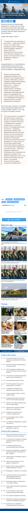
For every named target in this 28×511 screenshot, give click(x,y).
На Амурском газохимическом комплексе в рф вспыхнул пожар (14, 389)
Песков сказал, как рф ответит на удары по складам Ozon (14, 462)
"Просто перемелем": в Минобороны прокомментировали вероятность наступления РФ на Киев (14, 236)
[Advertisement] (14, 181)
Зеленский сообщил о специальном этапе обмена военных (14, 482)
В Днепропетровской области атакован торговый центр (14, 413)
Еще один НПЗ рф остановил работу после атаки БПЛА (14, 365)
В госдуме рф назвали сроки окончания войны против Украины (14, 446)
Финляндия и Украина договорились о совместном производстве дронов (14, 499)
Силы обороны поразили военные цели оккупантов (14, 486)
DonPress (15, 1)
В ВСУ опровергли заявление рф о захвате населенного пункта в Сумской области (14, 371)
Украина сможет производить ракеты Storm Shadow (14, 457)
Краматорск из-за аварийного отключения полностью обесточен (14, 504)
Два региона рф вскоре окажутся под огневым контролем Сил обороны (14, 435)
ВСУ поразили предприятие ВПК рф (14, 495)
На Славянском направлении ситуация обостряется (14, 422)
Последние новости (7, 351)
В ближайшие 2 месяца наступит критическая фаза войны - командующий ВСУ (14, 273)
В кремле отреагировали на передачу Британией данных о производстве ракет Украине (14, 452)
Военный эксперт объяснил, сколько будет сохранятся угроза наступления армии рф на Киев (14, 254)
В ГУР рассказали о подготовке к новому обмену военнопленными (14, 491)
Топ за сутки (21, 351)
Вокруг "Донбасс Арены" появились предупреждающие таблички (14, 467)
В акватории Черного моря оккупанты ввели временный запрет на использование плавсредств (14, 476)
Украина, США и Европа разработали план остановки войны (14, 403)
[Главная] (9, 2)
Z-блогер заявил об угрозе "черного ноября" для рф (14, 394)
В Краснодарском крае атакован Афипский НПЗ (14, 417)
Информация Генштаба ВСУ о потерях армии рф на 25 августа (14, 427)
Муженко (9, 199)
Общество (25, 3)
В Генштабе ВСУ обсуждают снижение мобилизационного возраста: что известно (14, 441)
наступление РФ (19, 199)
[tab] (7, 351)
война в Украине (13, 202)
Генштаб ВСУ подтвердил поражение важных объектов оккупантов (14, 376)
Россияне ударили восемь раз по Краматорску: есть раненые (14, 384)
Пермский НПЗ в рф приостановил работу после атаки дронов (14, 408)
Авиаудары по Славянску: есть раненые (14, 471)
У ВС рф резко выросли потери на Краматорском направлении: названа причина (14, 360)
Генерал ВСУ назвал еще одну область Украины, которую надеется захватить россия (14, 291)
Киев (3, 202)
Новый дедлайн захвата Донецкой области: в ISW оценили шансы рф (14, 399)
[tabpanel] (14, 430)
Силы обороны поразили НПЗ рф (14, 380)
